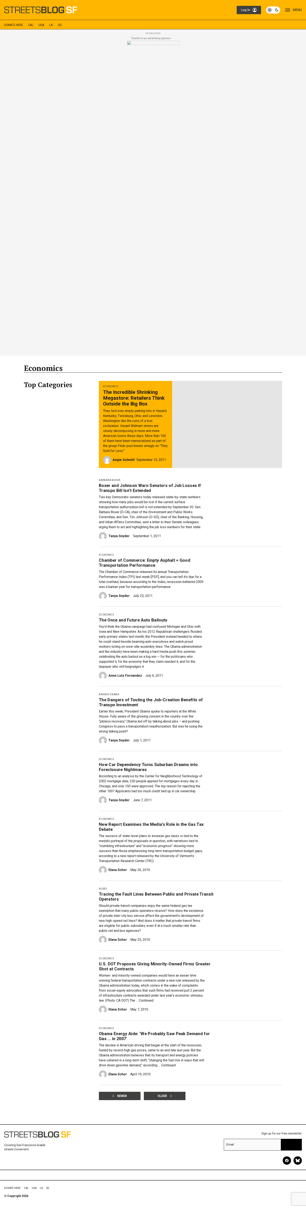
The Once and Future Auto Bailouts (133, 620)
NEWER (122, 1096)
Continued (146, 1000)
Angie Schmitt (124, 460)
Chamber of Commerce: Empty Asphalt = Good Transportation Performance (144, 563)
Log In (245, 10)
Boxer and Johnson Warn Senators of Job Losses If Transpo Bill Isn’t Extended (150, 488)
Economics (110, 386)
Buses (103, 888)
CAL (31, 25)
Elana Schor (117, 870)
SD (60, 25)
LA (51, 25)
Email (230, 1144)
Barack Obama (109, 694)
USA (41, 25)
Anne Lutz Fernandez (125, 676)
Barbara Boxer (109, 480)
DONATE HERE (13, 25)
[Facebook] (287, 1160)
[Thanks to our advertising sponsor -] (153, 197)
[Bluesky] (298, 1160)
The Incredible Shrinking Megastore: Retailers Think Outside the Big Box (134, 398)
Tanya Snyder (119, 536)
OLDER (162, 1096)
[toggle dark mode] (273, 10)
